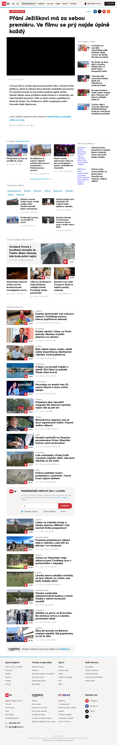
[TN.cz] (6, 4)
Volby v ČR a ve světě (13, 667)
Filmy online (36, 704)
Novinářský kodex (11, 718)
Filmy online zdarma (39, 711)
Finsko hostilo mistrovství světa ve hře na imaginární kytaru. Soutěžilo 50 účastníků (63, 163)
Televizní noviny (38, 667)
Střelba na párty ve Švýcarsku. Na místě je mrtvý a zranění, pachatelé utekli (53, 616)
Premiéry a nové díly (39, 708)
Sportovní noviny (38, 677)
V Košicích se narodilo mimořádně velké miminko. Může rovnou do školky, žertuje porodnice (99, 51)
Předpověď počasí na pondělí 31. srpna (17, 160)
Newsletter (9, 715)
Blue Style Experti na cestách (43, 674)
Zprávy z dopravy (91, 670)
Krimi (37, 435)
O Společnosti (63, 704)
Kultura (8, 684)
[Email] (104, 11)
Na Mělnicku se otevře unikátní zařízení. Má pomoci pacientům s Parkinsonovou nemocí (39, 164)
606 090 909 (14, 723)
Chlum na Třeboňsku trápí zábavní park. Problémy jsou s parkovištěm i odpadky (53, 561)
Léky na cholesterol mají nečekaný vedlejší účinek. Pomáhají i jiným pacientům (40, 287)
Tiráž (7, 711)
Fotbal (60, 667)
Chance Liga (63, 670)
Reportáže (36, 684)
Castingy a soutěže (65, 718)
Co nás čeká (40, 382)
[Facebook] (95, 11)
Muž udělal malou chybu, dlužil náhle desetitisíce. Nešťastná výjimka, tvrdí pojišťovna (53, 352)
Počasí (73, 4)
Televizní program (65, 715)
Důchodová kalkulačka (93, 677)
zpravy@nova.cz (16, 727)
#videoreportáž (14, 191)
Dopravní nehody (91, 674)
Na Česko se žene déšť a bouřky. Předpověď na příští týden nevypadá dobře (99, 66)
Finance (8, 677)
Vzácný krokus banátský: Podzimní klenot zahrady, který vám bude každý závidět (100, 152)
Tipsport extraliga (65, 677)
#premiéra (57, 191)
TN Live (50, 4)
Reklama (61, 701)
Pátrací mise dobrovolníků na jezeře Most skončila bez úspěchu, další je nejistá (99, 175)
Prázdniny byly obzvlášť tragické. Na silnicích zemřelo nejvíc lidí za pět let (53, 405)
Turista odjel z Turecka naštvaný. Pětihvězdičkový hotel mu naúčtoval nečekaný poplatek (100, 109)
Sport (65, 4)
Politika (8, 674)
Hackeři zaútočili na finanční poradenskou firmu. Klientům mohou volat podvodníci (52, 440)
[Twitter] (99, 11)
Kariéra (61, 711)
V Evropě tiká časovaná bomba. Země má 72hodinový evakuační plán (99, 80)
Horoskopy (89, 667)
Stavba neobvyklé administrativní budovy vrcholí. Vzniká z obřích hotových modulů (54, 597)
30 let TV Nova (64, 722)
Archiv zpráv (10, 708)
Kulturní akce (90, 681)
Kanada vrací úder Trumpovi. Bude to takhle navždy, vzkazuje (63, 286)
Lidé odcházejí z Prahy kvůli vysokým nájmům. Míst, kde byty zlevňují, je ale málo (55, 458)
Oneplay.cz (64, 649)
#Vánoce (20, 195)
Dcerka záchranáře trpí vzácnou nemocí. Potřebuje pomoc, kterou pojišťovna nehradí (54, 317)
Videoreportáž (17, 11)
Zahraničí (39, 329)
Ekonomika (40, 452)
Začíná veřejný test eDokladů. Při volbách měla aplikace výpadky (65, 202)
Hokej (60, 674)
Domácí (38, 311)
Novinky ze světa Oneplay (42, 718)
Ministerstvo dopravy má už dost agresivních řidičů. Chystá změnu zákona (54, 423)
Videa (57, 4)
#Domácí (37, 191)
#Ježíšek (69, 191)
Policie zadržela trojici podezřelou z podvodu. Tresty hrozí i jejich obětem (53, 476)
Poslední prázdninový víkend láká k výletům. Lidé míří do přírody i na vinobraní (52, 543)
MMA (60, 684)
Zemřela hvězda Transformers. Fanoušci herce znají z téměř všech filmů (65, 222)
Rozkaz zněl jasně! (39, 681)
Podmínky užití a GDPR (67, 708)
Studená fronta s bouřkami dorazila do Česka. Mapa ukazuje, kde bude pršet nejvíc (23, 251)
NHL (60, 681)
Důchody (8, 670)
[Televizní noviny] (14, 649)
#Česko (27, 191)
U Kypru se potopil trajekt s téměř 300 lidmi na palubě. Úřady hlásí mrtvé (51, 370)
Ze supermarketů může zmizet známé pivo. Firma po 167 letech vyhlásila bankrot (100, 95)
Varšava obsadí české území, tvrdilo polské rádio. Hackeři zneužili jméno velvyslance (29, 204)
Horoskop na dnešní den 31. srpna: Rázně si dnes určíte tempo (52, 387)
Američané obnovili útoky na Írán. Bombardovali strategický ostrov (17, 286)
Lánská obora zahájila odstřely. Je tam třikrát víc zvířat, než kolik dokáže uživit (54, 578)
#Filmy (47, 191)
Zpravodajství (28, 4)
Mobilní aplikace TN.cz (13, 701)
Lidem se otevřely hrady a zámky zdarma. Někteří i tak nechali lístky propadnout (52, 525)
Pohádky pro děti (38, 715)
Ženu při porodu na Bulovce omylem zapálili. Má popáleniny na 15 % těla (54, 633)
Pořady (41, 4)
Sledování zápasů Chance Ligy (43, 722)
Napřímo (35, 670)
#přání (10, 195)
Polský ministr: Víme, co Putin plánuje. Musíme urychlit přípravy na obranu (53, 334)
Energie (8, 681)
